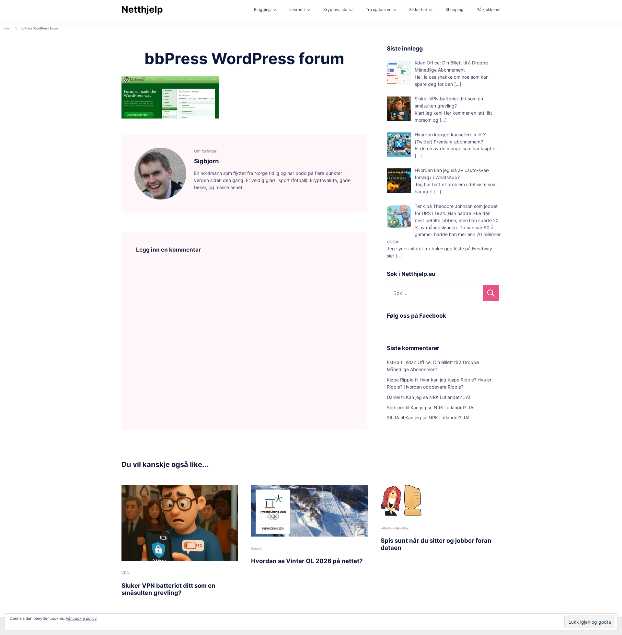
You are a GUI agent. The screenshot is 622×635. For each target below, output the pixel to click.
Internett (297, 9)
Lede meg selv (395, 527)
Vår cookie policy (81, 618)
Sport (256, 548)
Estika (393, 362)
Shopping (454, 9)
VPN (125, 572)
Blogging (262, 9)
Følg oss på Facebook (416, 315)
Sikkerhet (418, 9)
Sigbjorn (395, 407)
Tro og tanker (378, 9)
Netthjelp (142, 9)
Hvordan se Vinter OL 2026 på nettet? (307, 560)
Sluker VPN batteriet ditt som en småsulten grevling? (168, 589)
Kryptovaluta (335, 9)
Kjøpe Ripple (400, 379)
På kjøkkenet (489, 9)
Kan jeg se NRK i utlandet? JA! (438, 397)
